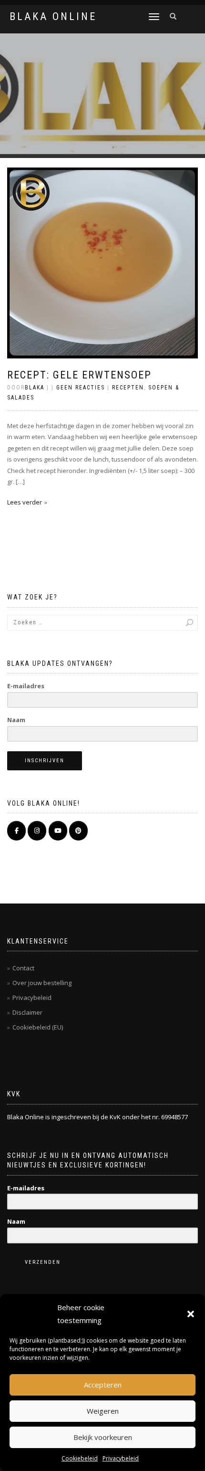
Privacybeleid (120, 1458)
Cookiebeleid (80, 1458)
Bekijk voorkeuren (102, 1437)
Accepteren (103, 1384)
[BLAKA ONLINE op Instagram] (37, 831)
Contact (23, 968)
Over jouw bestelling (42, 982)
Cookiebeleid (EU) (37, 1027)
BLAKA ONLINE (53, 16)
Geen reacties (80, 387)
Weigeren (103, 1411)
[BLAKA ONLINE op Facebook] (16, 831)
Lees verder (24, 502)
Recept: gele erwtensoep (79, 375)
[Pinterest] (78, 831)
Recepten (128, 387)
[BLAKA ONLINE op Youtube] (58, 831)
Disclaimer (27, 1012)
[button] (190, 1314)
